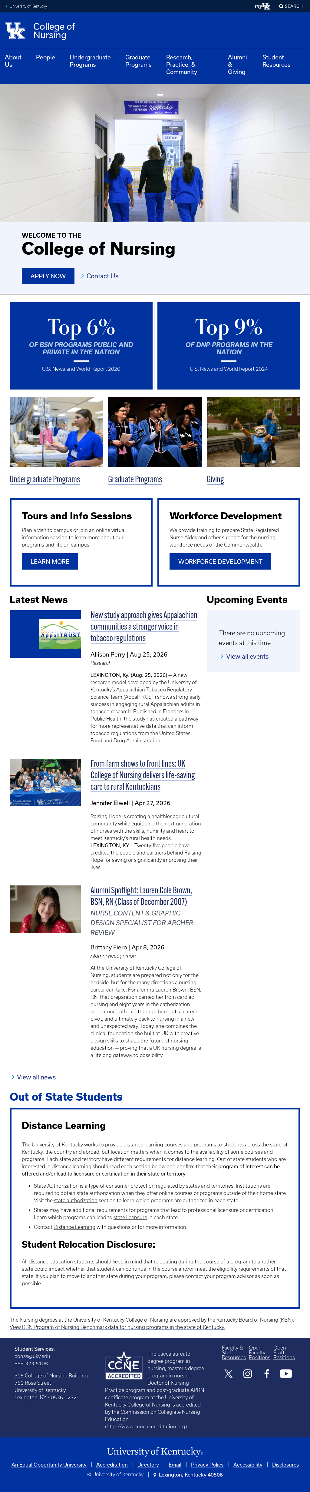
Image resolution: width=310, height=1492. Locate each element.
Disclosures (285, 1464)
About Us (13, 61)
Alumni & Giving (237, 64)
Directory (148, 1464)
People (45, 57)
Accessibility (247, 1464)
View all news (36, 1077)
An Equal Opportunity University (49, 1464)
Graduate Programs (138, 61)
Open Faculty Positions (259, 1352)
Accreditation (112, 1464)
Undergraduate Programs (90, 61)
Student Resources (276, 61)
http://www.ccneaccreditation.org (146, 1426)
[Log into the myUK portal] (263, 6)
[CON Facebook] (267, 1375)
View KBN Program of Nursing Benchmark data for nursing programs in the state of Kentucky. (117, 1327)
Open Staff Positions (284, 1352)
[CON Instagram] (248, 1375)
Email (175, 1464)
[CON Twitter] (229, 1375)
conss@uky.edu (32, 1356)
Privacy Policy (207, 1464)
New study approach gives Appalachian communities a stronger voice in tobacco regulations (144, 627)
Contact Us (102, 275)
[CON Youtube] (286, 1375)
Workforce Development (220, 561)
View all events (247, 656)
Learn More (50, 561)
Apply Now (48, 276)
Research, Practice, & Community (181, 64)
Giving (215, 480)
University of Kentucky (28, 6)
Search (294, 6)
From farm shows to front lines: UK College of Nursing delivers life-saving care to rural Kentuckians (143, 776)
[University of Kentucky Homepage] (155, 1452)
